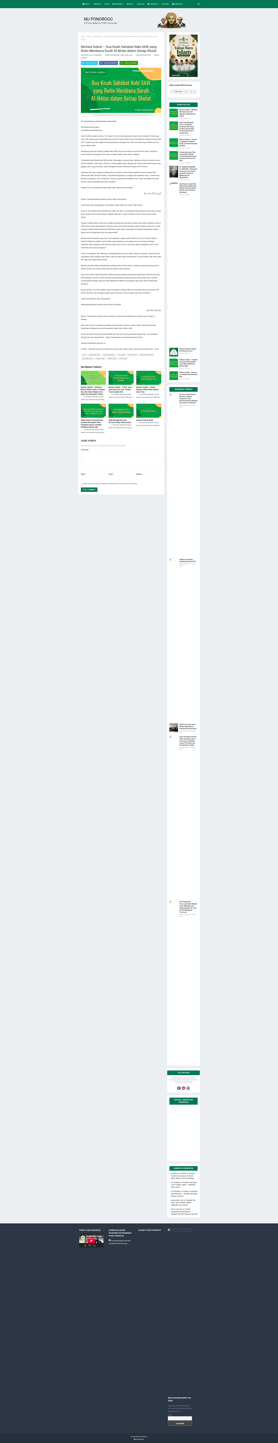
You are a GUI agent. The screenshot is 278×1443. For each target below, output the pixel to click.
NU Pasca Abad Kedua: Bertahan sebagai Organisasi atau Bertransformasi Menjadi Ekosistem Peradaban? (188, 399)
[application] (91, 1240)
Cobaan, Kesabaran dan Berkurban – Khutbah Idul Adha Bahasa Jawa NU (184, 1193)
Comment (85, 450)
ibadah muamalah (109, 355)
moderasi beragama (146, 355)
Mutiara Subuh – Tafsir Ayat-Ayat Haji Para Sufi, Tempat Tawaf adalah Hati (120, 389)
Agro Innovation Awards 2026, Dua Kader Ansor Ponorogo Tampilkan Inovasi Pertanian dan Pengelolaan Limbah (188, 741)
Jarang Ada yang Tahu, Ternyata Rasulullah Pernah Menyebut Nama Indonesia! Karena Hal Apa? (188, 156)
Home (83, 36)
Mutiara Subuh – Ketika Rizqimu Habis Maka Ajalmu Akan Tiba (147, 389)
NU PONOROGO (98, 19)
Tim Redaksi (97, 55)
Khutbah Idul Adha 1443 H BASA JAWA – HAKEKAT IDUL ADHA (184, 1184)
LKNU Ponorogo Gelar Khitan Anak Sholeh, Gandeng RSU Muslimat (187, 726)
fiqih (84, 355)
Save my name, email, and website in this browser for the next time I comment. (110, 484)
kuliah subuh (132, 355)
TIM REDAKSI (139, 1439)
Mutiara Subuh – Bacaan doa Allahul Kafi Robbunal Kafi (188, 374)
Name (83, 474)
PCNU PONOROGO (141, 1436)
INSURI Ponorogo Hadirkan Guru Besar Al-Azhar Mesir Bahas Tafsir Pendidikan (182, 1175)
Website (139, 474)
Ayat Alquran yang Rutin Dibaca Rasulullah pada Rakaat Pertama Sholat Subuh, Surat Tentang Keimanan (187, 188)
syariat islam (112, 358)
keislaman (121, 355)
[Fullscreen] (101, 1245)
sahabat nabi (100, 358)
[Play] (82, 1245)
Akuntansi (174, 1173)
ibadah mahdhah (94, 355)
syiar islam (123, 358)
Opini (88, 36)
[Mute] (98, 1245)
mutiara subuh (88, 358)
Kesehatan (140, 4)
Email (111, 474)
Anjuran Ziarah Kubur (145, 420)
